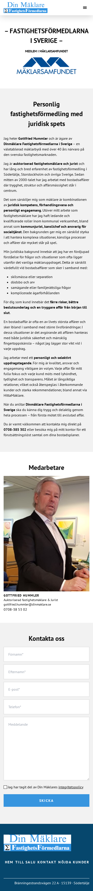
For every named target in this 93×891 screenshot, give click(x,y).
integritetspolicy (70, 787)
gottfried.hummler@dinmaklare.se (27, 604)
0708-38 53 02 (15, 609)
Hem (9, 862)
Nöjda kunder (73, 862)
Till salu (25, 862)
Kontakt (46, 862)
